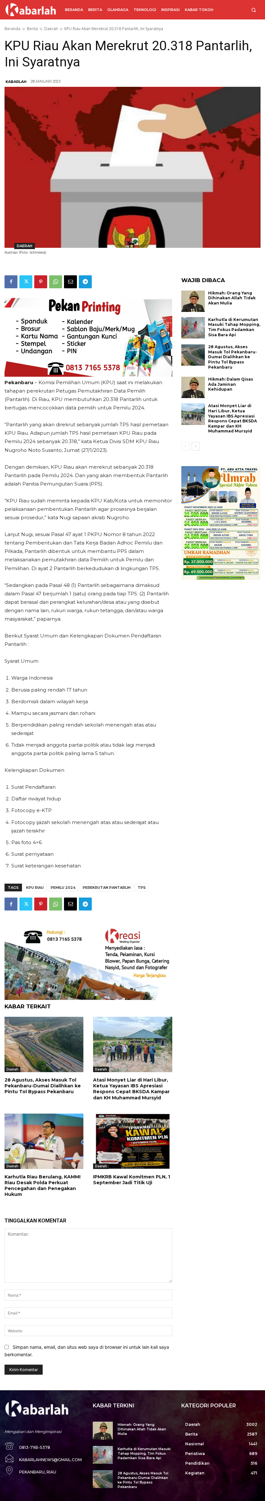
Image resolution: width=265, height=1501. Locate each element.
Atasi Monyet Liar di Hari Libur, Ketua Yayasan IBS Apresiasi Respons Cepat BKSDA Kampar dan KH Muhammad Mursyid (131, 1089)
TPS (142, 887)
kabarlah (15, 81)
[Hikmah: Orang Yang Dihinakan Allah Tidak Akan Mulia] (193, 301)
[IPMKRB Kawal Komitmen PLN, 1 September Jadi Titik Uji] (132, 1141)
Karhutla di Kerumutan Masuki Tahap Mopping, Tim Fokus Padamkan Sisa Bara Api (234, 327)
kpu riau (35, 887)
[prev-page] (185, 446)
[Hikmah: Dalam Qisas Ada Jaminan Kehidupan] (193, 387)
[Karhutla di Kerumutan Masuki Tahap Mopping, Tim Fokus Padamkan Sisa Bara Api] (193, 327)
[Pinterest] (40, 281)
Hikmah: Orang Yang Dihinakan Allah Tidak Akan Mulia (232, 298)
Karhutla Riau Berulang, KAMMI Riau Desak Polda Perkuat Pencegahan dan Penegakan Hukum (42, 1185)
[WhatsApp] (55, 281)
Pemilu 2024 (63, 887)
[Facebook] (11, 281)
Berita (32, 28)
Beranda (12, 28)
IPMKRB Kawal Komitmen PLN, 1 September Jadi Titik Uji (131, 1180)
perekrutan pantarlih (107, 887)
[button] (253, 10)
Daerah (51, 28)
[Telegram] (85, 281)
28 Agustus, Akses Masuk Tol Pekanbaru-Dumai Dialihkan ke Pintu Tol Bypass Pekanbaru (43, 1085)
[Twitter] (25, 281)
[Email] (70, 281)
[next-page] (196, 446)
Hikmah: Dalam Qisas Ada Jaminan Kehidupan (230, 384)
